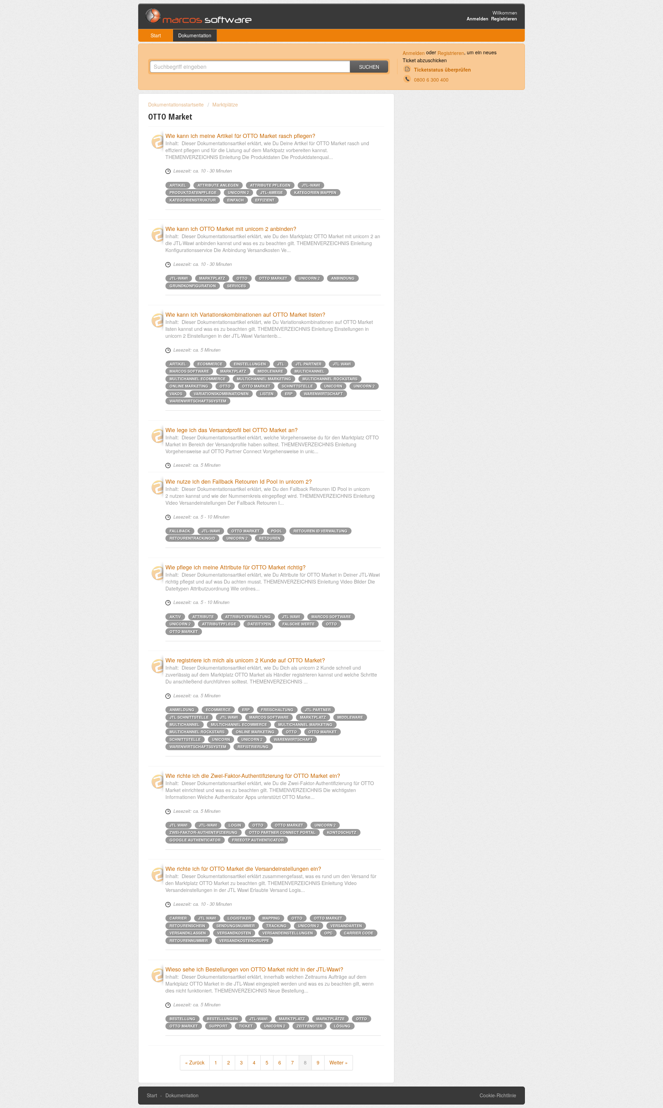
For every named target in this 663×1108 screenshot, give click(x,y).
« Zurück (194, 1062)
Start (156, 35)
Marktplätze (225, 104)
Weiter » (338, 1062)
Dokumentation (194, 35)
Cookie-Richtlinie (498, 1095)
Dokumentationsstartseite (176, 104)
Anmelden (414, 52)
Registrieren (451, 52)
